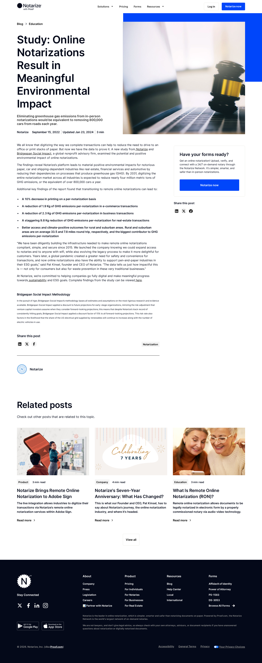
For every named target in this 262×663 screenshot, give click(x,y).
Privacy (205, 646)
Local (170, 594)
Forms (137, 6)
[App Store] (53, 626)
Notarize (141, 149)
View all (131, 539)
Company (88, 583)
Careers (87, 600)
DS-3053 (214, 600)
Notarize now (233, 6)
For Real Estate (134, 605)
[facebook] (34, 344)
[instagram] (45, 605)
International (175, 600)
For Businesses (134, 600)
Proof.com (56, 646)
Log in (211, 6)
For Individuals (134, 589)
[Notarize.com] (24, 581)
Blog (169, 583)
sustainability (37, 280)
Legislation (89, 594)
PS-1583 (214, 594)
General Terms (187, 646)
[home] (41, 6)
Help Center (174, 589)
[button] (105, 6)
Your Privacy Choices (232, 646)
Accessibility (166, 646)
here (138, 280)
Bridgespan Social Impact (34, 153)
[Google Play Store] (28, 626)
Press (86, 589)
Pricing (123, 6)
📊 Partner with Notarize (97, 605)
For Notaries (132, 594)
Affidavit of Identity (220, 583)
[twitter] (27, 344)
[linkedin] (20, 344)
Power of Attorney (220, 589)
